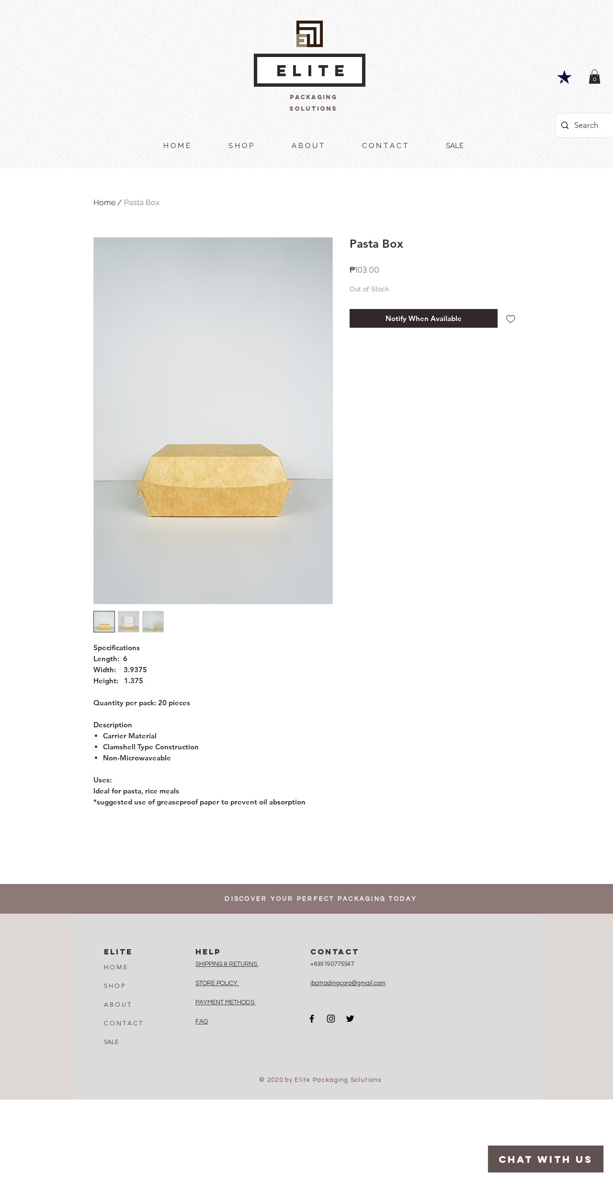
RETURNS (244, 964)
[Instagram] (331, 1018)
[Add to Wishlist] (510, 318)
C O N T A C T (123, 1023)
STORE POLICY (217, 983)
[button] (595, 76)
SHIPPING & (212, 964)
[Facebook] (311, 1018)
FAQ (201, 1021)
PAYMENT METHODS (225, 1002)
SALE (111, 1041)
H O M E (115, 967)
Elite (313, 70)
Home (104, 202)
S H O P (114, 985)
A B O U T (117, 1004)
